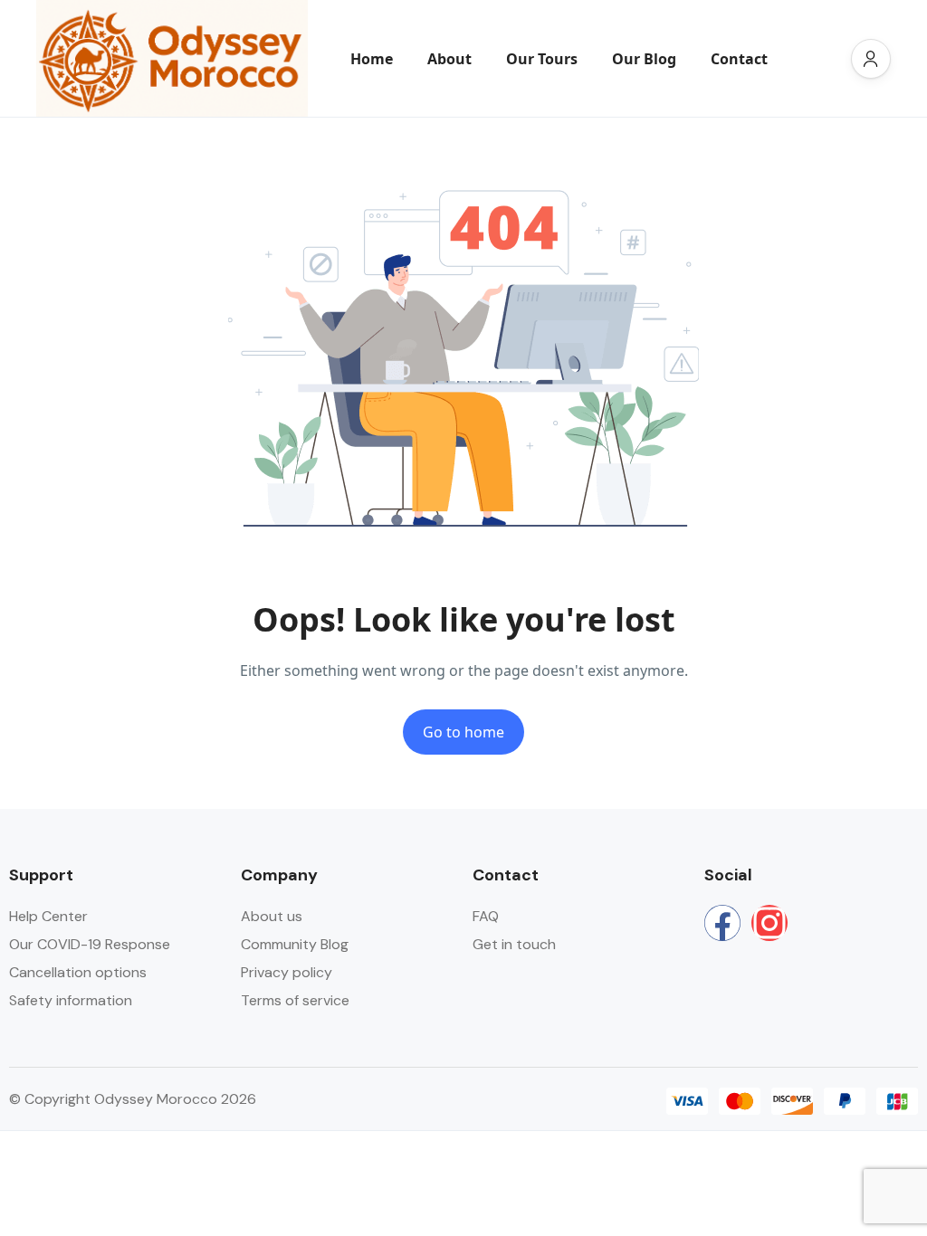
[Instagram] (769, 923)
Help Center (48, 916)
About (449, 59)
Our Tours (542, 59)
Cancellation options (78, 972)
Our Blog (644, 59)
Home (371, 59)
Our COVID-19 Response (89, 944)
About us (271, 916)
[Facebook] (722, 923)
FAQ (486, 916)
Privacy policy (286, 972)
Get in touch (514, 944)
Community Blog (295, 944)
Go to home (463, 732)
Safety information (70, 1000)
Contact (739, 59)
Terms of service (295, 1000)
